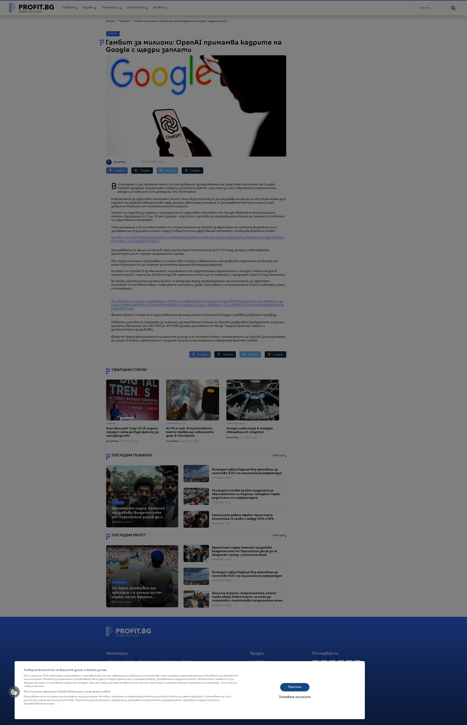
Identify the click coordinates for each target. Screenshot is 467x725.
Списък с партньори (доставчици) (46, 708)
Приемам (295, 687)
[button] (14, 692)
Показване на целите (295, 697)
